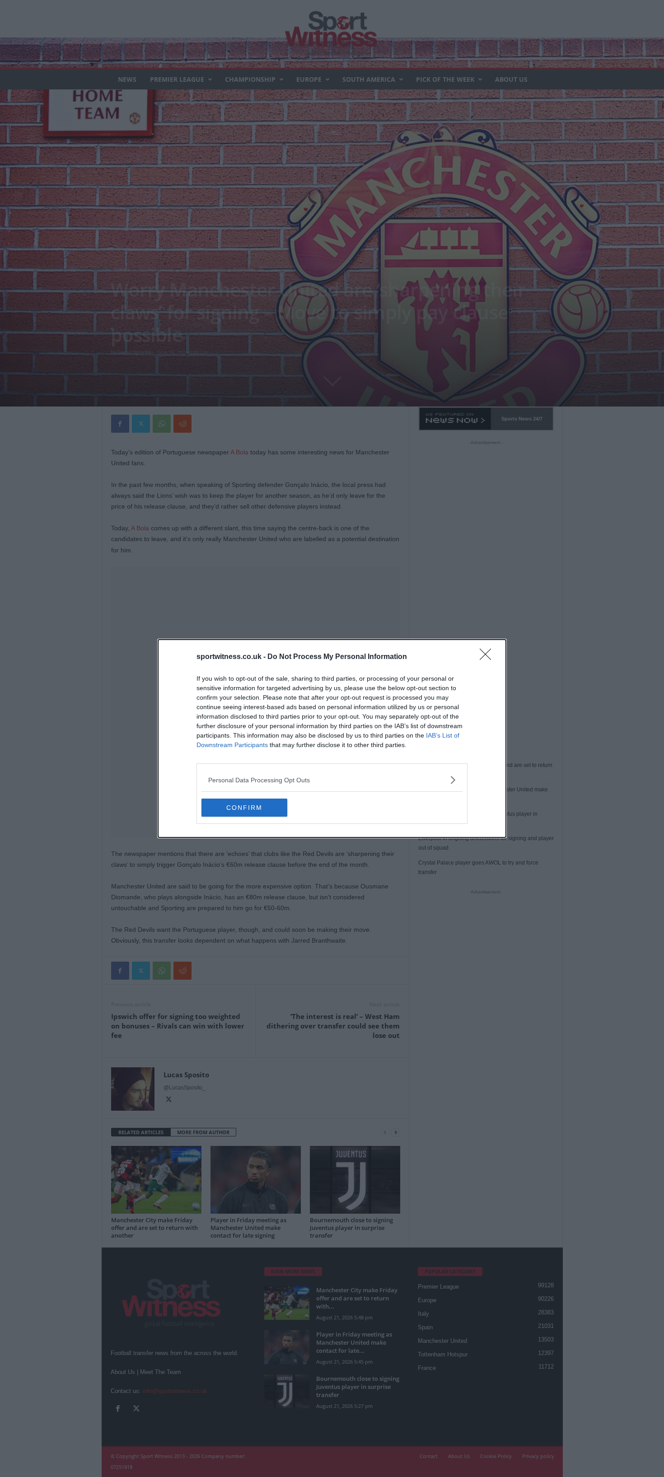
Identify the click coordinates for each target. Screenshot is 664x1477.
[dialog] (332, 738)
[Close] (488, 657)
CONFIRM (244, 807)
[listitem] (332, 780)
